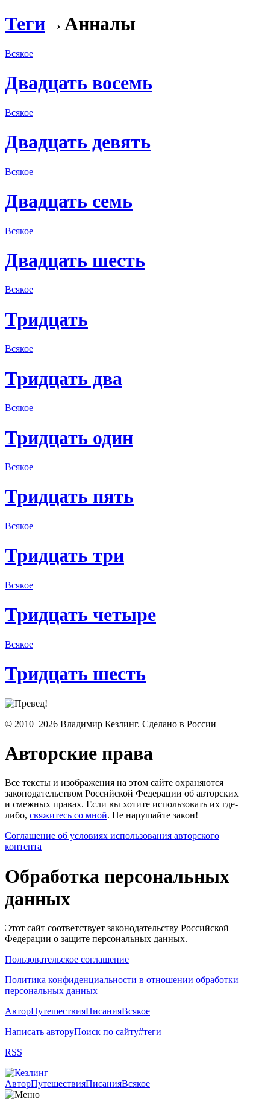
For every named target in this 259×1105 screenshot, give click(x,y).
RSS (13, 1052)
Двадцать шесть (75, 260)
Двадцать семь (69, 201)
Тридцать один (69, 437)
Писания (104, 1011)
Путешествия (58, 1011)
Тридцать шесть (75, 673)
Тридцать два (63, 378)
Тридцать (46, 319)
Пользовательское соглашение (67, 959)
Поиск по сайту (106, 1032)
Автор (18, 1011)
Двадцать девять (78, 142)
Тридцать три (64, 555)
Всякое (19, 53)
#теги (150, 1032)
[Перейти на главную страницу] (26, 1073)
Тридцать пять (69, 496)
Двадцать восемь (78, 83)
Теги (25, 23)
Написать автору (39, 1032)
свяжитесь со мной (68, 815)
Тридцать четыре (80, 614)
